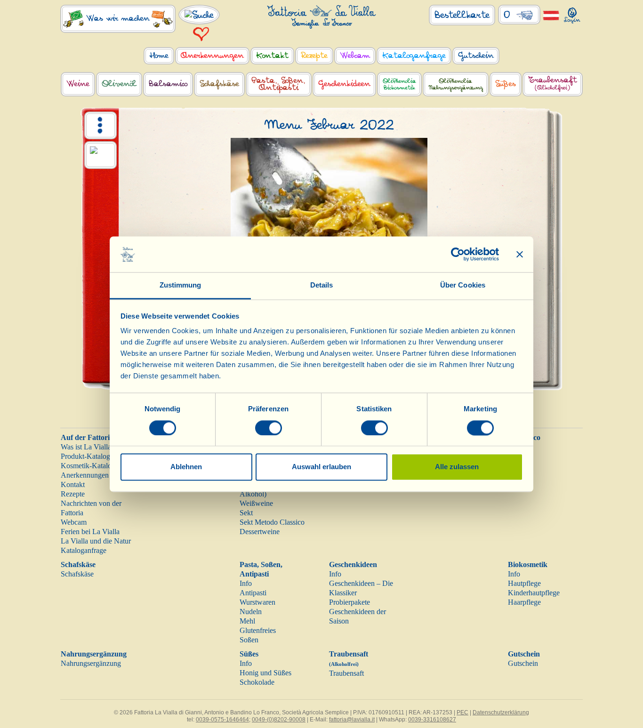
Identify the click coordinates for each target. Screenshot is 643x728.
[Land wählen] (551, 15)
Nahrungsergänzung (94, 654)
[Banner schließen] (519, 254)
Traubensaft (346, 673)
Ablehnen (186, 467)
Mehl (247, 621)
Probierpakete (349, 602)
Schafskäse (78, 564)
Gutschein (524, 654)
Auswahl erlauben (321, 467)
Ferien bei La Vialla (90, 532)
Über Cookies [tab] (462, 285)
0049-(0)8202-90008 (278, 719)
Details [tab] (321, 285)
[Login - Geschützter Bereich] (572, 13)
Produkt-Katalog (85, 456)
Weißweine (256, 503)
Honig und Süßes (265, 673)
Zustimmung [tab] (180, 285)
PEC (462, 712)
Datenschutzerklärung (501, 712)
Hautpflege (524, 583)
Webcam (74, 522)
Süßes (249, 654)
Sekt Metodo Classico (272, 522)
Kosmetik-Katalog (88, 466)
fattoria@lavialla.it (352, 719)
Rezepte (73, 494)
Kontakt (73, 484)
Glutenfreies (258, 630)
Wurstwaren (257, 602)
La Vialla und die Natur (96, 541)
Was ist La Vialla (86, 447)
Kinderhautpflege (534, 593)
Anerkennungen (85, 475)
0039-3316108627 (432, 719)
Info (246, 583)
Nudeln (251, 612)
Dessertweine (260, 532)
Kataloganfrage (83, 550)
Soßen (249, 640)
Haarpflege (524, 602)
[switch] (268, 427)
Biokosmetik (527, 564)
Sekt (246, 513)
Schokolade (257, 682)
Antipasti (253, 593)
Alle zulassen (457, 467)
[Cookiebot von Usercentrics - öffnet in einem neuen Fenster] (458, 254)
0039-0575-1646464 (222, 719)
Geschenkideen (353, 564)
